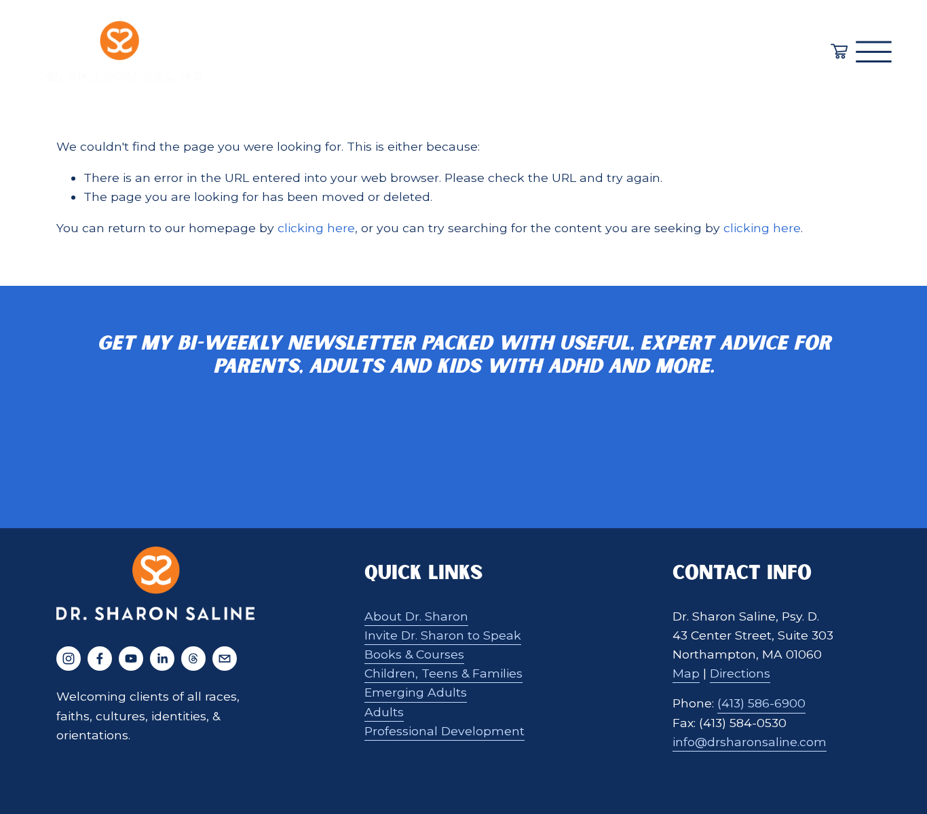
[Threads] (193, 658)
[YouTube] (131, 658)
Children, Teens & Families (443, 673)
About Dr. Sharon (416, 616)
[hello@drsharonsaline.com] (224, 658)
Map (686, 673)
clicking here (316, 228)
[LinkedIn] (162, 658)
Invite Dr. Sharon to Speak (442, 635)
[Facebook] (100, 658)
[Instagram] (68, 658)
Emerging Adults (415, 692)
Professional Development (444, 731)
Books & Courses (414, 654)
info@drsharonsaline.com (750, 742)
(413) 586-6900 (761, 703)
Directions (740, 673)
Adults (384, 712)
